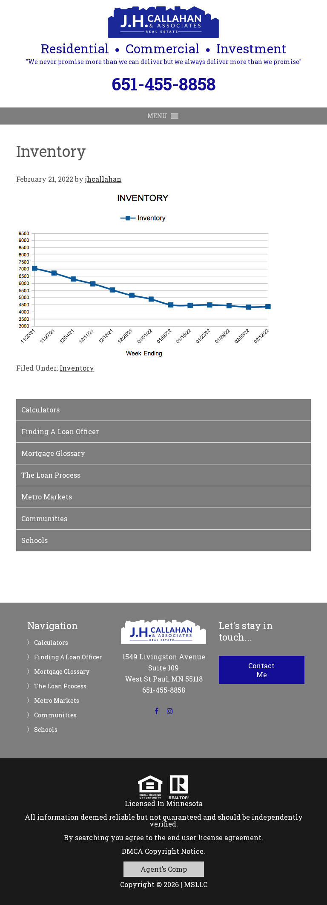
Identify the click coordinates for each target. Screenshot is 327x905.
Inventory (77, 367)
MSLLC (195, 884)
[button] (157, 116)
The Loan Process (50, 474)
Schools (34, 540)
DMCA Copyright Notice (163, 851)
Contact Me (261, 670)
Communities (44, 518)
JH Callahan (163, 22)
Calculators (40, 409)
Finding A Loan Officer (60, 431)
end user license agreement (214, 837)
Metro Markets (46, 496)
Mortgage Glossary (53, 453)
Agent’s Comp (164, 868)
